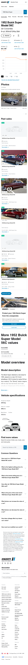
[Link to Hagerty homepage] (8, 559)
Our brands (17, 630)
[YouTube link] (10, 563)
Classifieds (4, 625)
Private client (4, 606)
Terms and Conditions (7, 577)
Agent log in (4, 618)
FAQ (15, 644)
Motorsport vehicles (5, 602)
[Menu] (26, 2)
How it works (4, 629)
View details (4, 147)
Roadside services (18, 602)
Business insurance (5, 608)
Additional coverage (5, 611)
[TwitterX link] (5, 563)
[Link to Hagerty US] (2, 653)
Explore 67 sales (6, 293)
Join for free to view (6, 42)
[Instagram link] (8, 563)
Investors (16, 637)
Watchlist (11, 6)
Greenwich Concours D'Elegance (19, 616)
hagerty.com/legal (19, 541)
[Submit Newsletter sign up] (24, 573)
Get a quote (14, 324)
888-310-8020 (17, 604)
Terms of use (7, 659)
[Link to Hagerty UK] (7, 653)
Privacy (16, 646)
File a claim (4, 588)
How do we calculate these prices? (10, 80)
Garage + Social (5, 643)
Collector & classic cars (6, 595)
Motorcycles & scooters (6, 601)
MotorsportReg (4, 646)
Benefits (16, 592)
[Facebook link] (2, 563)
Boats (3, 604)
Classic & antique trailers (6, 599)
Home (16, 625)
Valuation (16, 588)
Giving (16, 639)
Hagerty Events (18, 609)
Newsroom (17, 634)
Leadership (17, 628)
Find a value (4, 6)
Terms (16, 648)
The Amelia (17, 611)
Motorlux (16, 618)
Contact (16, 635)
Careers (16, 632)
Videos (3, 634)
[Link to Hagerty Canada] (5, 653)
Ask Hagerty (17, 590)
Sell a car (3, 627)
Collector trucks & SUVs (6, 597)
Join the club (17, 587)
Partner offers (17, 594)
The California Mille (18, 613)
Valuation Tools (14, 2)
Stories (3, 636)
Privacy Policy (23, 576)
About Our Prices (17, 533)
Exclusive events (18, 597)
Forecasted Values (19, 539)
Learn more (14, 327)
